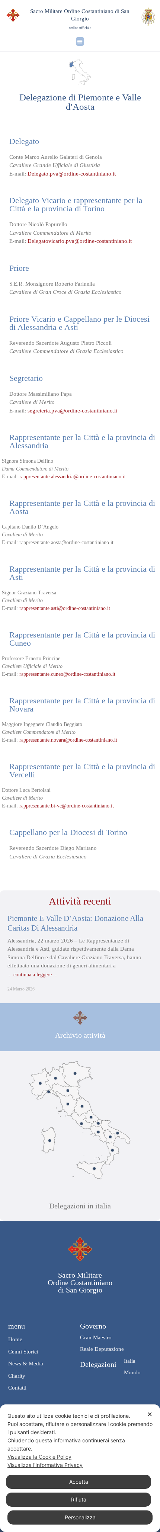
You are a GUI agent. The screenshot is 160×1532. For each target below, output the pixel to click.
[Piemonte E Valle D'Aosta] (40, 1083)
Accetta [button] (78, 1481)
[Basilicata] (110, 1137)
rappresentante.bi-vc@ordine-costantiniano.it (66, 806)
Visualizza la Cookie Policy (39, 1457)
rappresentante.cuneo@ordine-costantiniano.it (67, 674)
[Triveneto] (75, 1073)
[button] (80, 41)
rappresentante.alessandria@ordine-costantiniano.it (72, 476)
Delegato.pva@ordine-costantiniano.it (72, 174)
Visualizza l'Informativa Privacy (45, 1465)
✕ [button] (150, 1414)
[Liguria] (48, 1092)
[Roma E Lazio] (81, 1123)
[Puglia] (117, 1133)
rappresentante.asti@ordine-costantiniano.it (64, 608)
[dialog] (80, 1468)
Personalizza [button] (80, 1517)
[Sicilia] (94, 1168)
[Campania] (98, 1132)
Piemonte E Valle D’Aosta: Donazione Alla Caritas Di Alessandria (75, 923)
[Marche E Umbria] (82, 1106)
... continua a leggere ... (32, 974)
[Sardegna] (49, 1140)
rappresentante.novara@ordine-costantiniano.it (67, 740)
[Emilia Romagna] (68, 1090)
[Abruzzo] (91, 1117)
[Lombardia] (55, 1078)
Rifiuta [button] (78, 1499)
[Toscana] (68, 1104)
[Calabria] (112, 1150)
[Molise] (98, 1123)
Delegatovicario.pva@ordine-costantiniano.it (79, 241)
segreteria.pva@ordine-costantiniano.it (71, 411)
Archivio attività (80, 1035)
